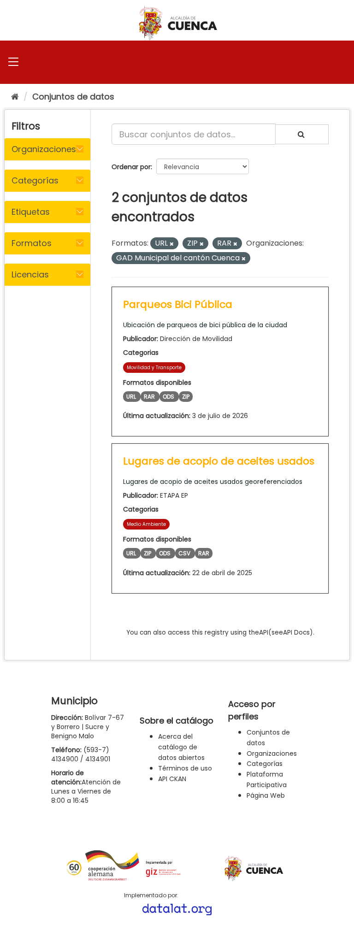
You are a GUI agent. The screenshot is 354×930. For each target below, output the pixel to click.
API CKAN (172, 778)
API (263, 632)
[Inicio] (15, 96)
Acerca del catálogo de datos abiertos (181, 747)
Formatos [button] (32, 243)
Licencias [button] (30, 274)
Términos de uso (185, 768)
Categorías (265, 763)
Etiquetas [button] (31, 212)
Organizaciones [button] (44, 149)
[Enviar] (302, 134)
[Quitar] (172, 243)
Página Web (266, 795)
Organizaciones (272, 753)
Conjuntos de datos (73, 96)
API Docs (296, 632)
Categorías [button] (35, 180)
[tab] (47, 149)
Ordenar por (131, 166)
